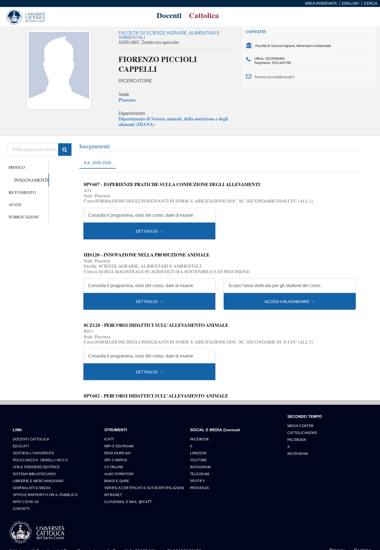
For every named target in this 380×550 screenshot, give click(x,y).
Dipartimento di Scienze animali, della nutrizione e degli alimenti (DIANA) (173, 121)
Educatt (21, 446)
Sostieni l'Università (33, 453)
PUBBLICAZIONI (24, 216)
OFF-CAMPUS (115, 460)
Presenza (199, 488)
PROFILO (17, 167)
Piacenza (127, 99)
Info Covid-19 (26, 502)
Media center (300, 426)
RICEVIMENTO (22, 192)
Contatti (21, 508)
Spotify (197, 481)
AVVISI (15, 204)
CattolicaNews (302, 433)
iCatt (109, 439)
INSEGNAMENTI (31, 180)
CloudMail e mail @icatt (128, 502)
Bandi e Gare (116, 481)
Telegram (199, 474)
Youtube (198, 460)
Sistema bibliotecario (34, 474)
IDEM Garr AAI (117, 453)
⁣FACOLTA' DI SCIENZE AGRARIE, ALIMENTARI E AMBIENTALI (169, 35)
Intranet (113, 495)
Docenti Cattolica (31, 439)
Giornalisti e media (31, 488)
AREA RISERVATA (321, 3)
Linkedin (198, 453)
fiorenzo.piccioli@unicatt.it (274, 77)
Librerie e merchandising (38, 481)
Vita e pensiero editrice (36, 467)
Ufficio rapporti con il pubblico (45, 495)
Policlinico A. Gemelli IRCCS (40, 460)
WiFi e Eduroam (119, 446)
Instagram (200, 467)
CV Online (114, 467)
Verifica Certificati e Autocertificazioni (144, 488)
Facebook (199, 439)
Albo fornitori (119, 474)
